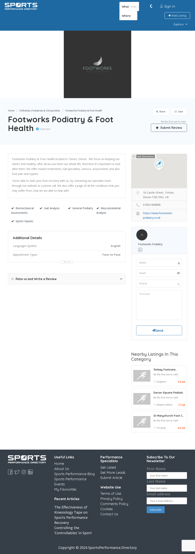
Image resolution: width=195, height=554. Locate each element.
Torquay (161, 427)
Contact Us (109, 514)
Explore (179, 24)
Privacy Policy (111, 498)
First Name (156, 468)
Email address (158, 494)
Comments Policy (114, 504)
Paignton (161, 381)
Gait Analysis (52, 208)
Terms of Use (110, 493)
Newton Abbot (164, 404)
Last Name (156, 481)
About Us (61, 469)
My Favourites (65, 489)
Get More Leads (112, 472)
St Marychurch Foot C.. (168, 415)
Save (180, 111)
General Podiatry (82, 208)
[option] (97, 64)
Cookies (106, 509)
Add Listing (178, 15)
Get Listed (108, 467)
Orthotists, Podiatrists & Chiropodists (39, 110)
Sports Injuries (24, 221)
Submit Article (111, 478)
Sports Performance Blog (74, 474)
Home (11, 110)
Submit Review (171, 128)
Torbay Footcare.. (165, 369)
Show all (68, 262)
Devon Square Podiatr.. (168, 392)
